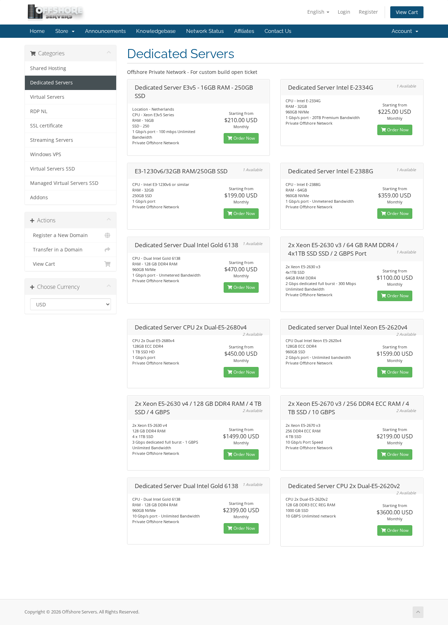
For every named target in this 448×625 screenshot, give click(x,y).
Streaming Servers (51, 140)
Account (403, 31)
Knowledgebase (156, 31)
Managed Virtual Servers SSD (64, 183)
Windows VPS (45, 154)
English (316, 11)
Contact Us (278, 31)
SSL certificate (46, 126)
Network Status (205, 31)
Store (63, 31)
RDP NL (38, 111)
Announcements (105, 31)
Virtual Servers (47, 97)
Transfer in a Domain (56, 249)
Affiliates (244, 31)
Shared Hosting (48, 68)
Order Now (243, 138)
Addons (39, 197)
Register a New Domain (59, 235)
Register (368, 11)
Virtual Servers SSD (52, 169)
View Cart (407, 12)
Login (344, 11)
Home (37, 31)
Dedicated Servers (51, 82)
